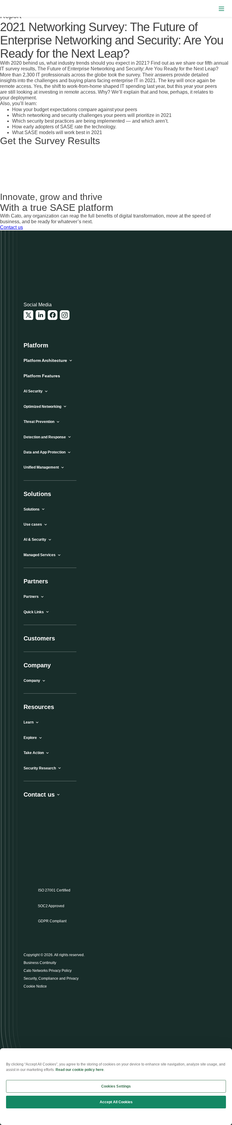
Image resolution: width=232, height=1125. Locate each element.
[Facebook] (52, 315)
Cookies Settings (116, 1086)
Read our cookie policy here (80, 1070)
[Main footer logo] (53, 268)
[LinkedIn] (40, 315)
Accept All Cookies (116, 1102)
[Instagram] (64, 315)
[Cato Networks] (17, 9)
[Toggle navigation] (221, 9)
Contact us (11, 227)
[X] (28, 315)
